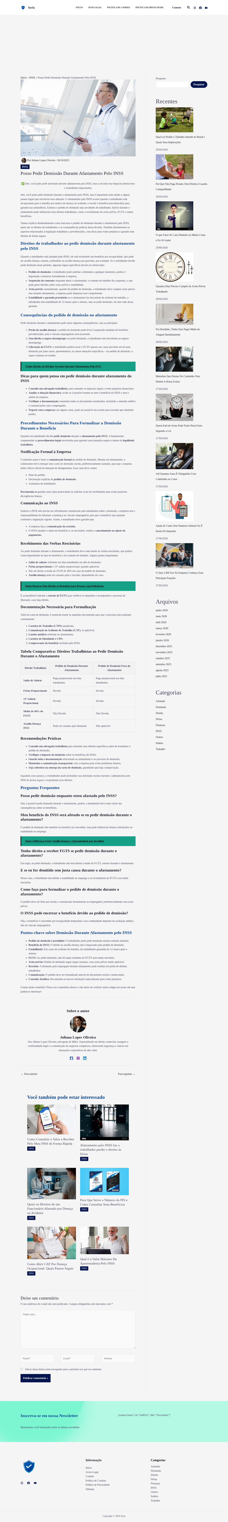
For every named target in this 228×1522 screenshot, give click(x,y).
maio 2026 (161, 616)
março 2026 (162, 628)
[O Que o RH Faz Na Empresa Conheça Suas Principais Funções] (174, 555)
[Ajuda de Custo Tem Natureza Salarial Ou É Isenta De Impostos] (174, 506)
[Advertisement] (114, 40)
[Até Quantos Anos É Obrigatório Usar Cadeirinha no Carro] (174, 456)
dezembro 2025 (164, 646)
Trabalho (160, 749)
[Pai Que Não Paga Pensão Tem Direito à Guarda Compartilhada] (174, 166)
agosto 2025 (162, 670)
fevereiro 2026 (163, 634)
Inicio (24, 77)
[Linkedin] (84, 1058)
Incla (31, 7)
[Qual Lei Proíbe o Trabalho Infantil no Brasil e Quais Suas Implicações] (174, 119)
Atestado (160, 701)
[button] (176, 7)
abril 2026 (161, 622)
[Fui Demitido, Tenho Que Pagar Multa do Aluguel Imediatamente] (174, 314)
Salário (159, 743)
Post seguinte (126, 1073)
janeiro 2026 (162, 640)
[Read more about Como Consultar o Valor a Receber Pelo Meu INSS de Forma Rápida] (51, 1119)
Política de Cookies (96, 1480)
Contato (90, 1476)
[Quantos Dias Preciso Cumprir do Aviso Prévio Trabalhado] (174, 267)
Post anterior (29, 1073)
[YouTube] (206, 7)
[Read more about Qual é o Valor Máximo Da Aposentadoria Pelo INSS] (104, 1240)
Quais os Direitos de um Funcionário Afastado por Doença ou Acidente (50, 1208)
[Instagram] (194, 7)
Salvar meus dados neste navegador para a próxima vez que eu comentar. (63, 1369)
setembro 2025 (163, 664)
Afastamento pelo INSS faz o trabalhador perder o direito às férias (100, 1149)
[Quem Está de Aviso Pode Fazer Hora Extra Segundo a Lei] (174, 407)
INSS (32, 77)
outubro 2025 (163, 658)
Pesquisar (161, 78)
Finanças (160, 725)
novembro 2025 (164, 652)
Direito (159, 713)
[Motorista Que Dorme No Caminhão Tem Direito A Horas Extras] (174, 359)
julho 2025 (161, 676)
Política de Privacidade (98, 1484)
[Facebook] (200, 7)
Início (89, 1467)
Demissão (161, 707)
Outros (159, 737)
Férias (159, 719)
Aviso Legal (92, 1472)
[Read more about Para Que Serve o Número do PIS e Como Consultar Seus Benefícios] (104, 1181)
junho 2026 (162, 610)
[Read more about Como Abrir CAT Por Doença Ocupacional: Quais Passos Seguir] (51, 1242)
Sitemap (90, 1489)
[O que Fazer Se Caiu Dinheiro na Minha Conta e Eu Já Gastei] (174, 215)
